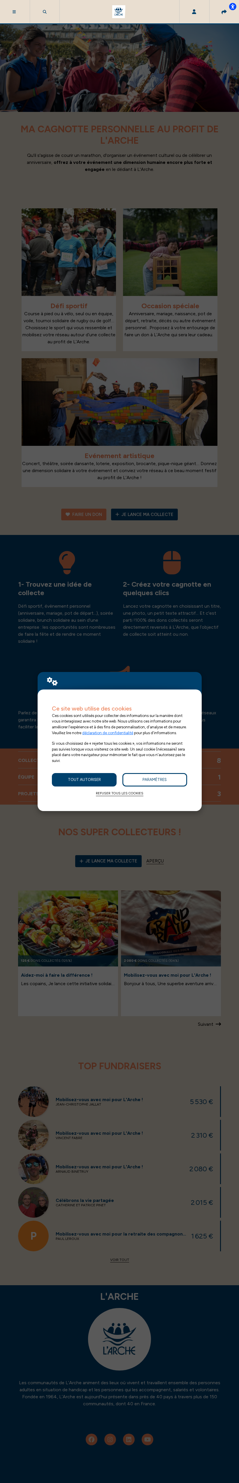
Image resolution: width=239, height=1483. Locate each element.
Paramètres (155, 779)
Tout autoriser (84, 779)
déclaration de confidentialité (107, 732)
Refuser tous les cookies (119, 793)
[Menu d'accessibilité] (232, 6)
